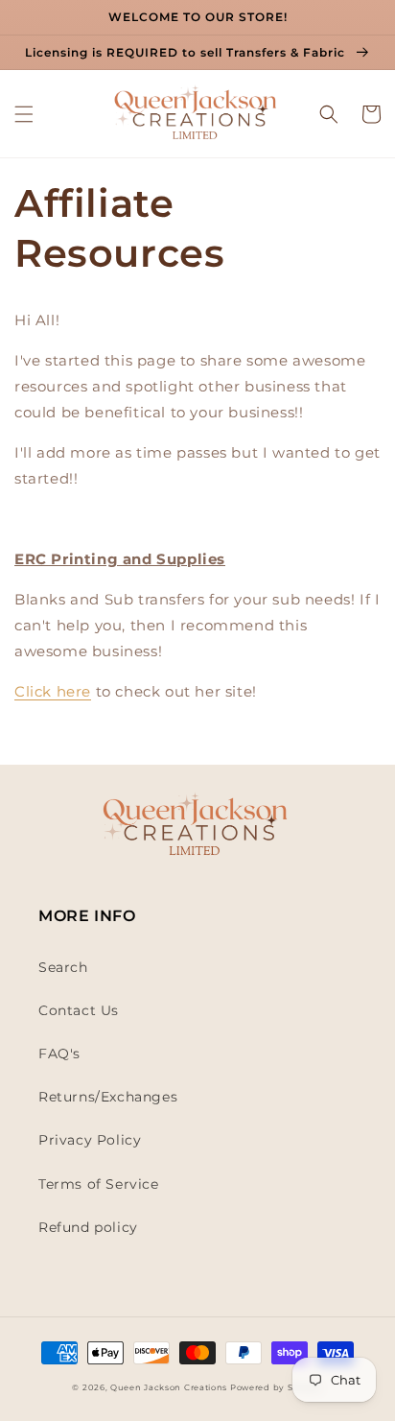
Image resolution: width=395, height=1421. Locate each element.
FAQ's (59, 1053)
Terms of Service (98, 1184)
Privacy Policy (89, 1140)
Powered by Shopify (276, 1387)
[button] (24, 114)
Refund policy (88, 1227)
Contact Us (78, 1010)
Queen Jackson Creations (170, 1387)
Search (63, 967)
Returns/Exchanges (107, 1096)
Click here (52, 691)
